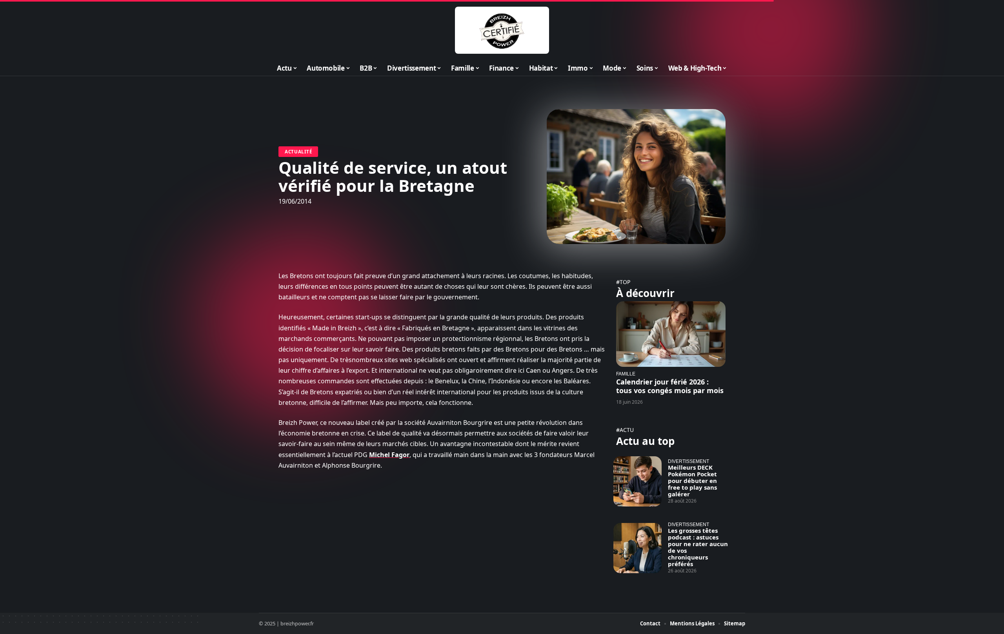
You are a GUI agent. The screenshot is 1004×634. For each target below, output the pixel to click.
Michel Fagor (389, 454)
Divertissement (688, 461)
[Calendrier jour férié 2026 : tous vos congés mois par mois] (671, 334)
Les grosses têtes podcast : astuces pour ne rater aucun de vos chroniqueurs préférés (698, 547)
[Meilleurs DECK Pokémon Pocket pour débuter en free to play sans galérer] (637, 481)
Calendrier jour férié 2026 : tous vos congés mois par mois (670, 386)
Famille (625, 374)
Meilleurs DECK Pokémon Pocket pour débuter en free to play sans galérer (692, 480)
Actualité (298, 152)
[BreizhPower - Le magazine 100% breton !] (502, 30)
